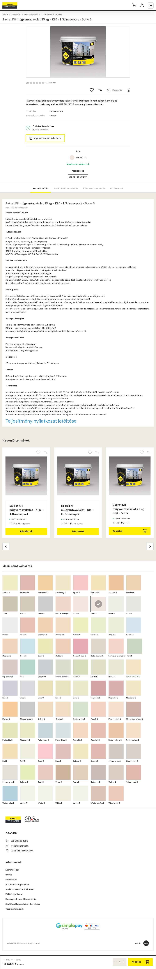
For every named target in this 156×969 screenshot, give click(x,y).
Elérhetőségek (12, 869)
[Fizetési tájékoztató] (78, 927)
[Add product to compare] (100, 90)
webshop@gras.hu (19, 845)
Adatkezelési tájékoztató (17, 884)
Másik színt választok (78, 164)
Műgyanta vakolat (31, 15)
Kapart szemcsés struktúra (52, 15)
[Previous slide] (5, 546)
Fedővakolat (16, 15)
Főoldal (5, 15)
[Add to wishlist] (92, 90)
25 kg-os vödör (78, 176)
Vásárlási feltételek (14, 908)
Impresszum (11, 879)
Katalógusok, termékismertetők (20, 899)
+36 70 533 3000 (19, 841)
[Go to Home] (14, 5)
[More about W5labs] (146, 943)
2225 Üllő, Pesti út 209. (22, 850)
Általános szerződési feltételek (20, 889)
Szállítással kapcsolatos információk (22, 904)
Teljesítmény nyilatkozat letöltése (40, 421)
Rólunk (8, 874)
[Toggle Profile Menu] (142, 5)
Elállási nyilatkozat (14, 894)
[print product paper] (128, 90)
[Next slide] (150, 546)
